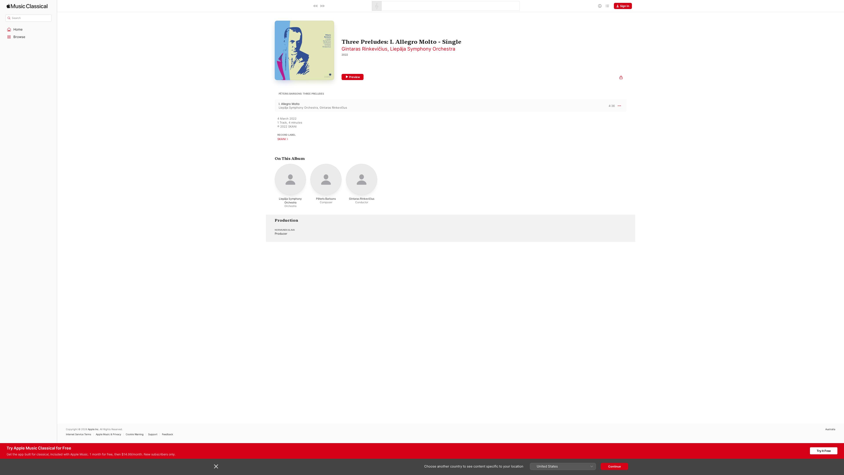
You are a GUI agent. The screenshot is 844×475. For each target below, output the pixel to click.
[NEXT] (322, 5)
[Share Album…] (621, 78)
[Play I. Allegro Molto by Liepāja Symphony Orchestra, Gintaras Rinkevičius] (270, 106)
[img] (27, 6)
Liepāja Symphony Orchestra (422, 49)
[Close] (216, 466)
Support (152, 434)
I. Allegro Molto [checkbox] (289, 104)
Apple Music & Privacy (108, 434)
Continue (614, 466)
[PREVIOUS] (315, 5)
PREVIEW (610, 105)
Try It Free (824, 451)
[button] (28, 29)
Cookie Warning (135, 434)
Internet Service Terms (78, 434)
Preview (354, 77)
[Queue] (607, 6)
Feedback (167, 434)
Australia (830, 429)
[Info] (599, 6)
